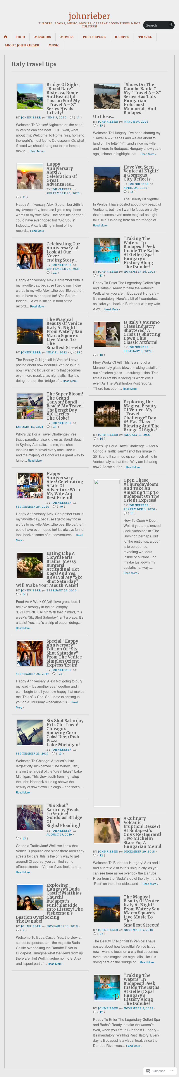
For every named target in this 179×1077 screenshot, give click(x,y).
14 (78, 117)
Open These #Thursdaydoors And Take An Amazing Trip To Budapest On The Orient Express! (141, 490)
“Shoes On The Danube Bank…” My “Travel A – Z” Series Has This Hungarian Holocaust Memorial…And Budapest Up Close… (127, 100)
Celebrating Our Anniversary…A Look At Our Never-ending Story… (63, 252)
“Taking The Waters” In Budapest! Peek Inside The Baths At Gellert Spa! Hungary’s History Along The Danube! (141, 252)
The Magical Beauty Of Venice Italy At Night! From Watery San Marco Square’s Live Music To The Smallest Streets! (64, 333)
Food (20, 37)
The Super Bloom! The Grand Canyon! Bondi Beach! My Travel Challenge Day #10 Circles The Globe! (64, 406)
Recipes (122, 37)
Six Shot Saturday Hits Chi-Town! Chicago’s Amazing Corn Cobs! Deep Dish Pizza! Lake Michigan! (65, 732)
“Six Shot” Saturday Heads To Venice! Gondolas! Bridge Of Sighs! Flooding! (64, 815)
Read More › (37, 151)
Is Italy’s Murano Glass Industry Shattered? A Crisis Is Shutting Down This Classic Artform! (142, 332)
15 (101, 125)
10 (101, 355)
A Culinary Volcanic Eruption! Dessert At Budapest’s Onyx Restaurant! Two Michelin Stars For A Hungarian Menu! (142, 832)
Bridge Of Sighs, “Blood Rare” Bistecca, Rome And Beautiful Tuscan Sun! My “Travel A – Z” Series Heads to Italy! (63, 98)
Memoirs (42, 37)
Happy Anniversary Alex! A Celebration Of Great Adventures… (61, 174)
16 (101, 438)
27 (101, 933)
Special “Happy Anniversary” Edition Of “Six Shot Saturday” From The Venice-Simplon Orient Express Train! (65, 653)
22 (55, 272)
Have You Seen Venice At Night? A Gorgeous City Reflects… (141, 173)
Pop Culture (94, 37)
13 (24, 838)
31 (24, 197)
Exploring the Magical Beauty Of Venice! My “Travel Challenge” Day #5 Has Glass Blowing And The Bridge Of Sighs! (142, 415)
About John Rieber (22, 45)
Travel (145, 37)
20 (55, 427)
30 (61, 506)
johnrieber (89, 16)
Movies (67, 37)
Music (53, 45)
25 (60, 673)
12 (101, 855)
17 (101, 275)
